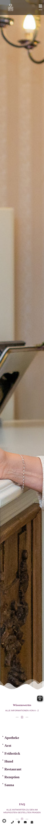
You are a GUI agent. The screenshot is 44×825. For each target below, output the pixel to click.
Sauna (9, 785)
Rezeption (11, 777)
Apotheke (11, 738)
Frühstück (12, 753)
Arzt (7, 745)
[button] (22, 737)
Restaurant (12, 769)
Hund (8, 761)
